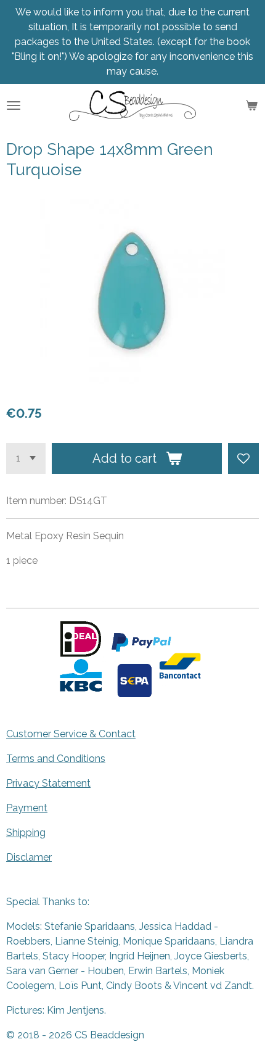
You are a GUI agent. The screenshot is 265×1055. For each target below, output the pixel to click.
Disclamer (29, 857)
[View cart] (251, 105)
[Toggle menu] (13, 105)
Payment (26, 808)
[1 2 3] (26, 458)
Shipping (26, 832)
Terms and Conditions (55, 758)
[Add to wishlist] (243, 458)
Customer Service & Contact (71, 734)
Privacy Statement (48, 783)
